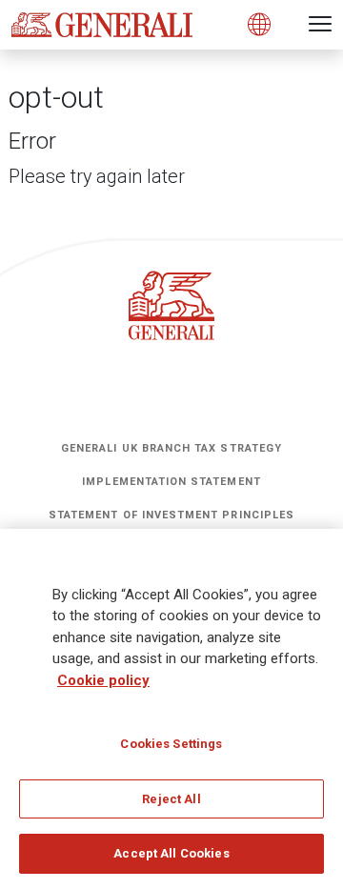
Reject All (171, 799)
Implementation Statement (171, 481)
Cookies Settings (171, 744)
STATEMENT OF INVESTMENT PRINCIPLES (171, 515)
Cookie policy (103, 680)
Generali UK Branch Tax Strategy (171, 448)
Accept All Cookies (171, 853)
